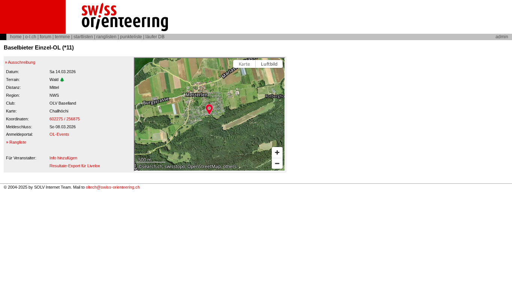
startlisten (83, 36)
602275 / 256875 (64, 119)
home (16, 36)
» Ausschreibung (20, 62)
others (230, 166)
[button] (209, 109)
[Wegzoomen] (277, 163)
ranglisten (106, 36)
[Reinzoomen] (277, 152)
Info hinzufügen (63, 158)
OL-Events (59, 134)
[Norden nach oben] (277, 77)
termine (62, 36)
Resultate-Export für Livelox (74, 166)
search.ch (152, 166)
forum (45, 36)
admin (502, 36)
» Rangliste (16, 142)
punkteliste (131, 36)
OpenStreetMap (204, 166)
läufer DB (155, 36)
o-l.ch (30, 36)
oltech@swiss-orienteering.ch (113, 187)
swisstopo (175, 166)
